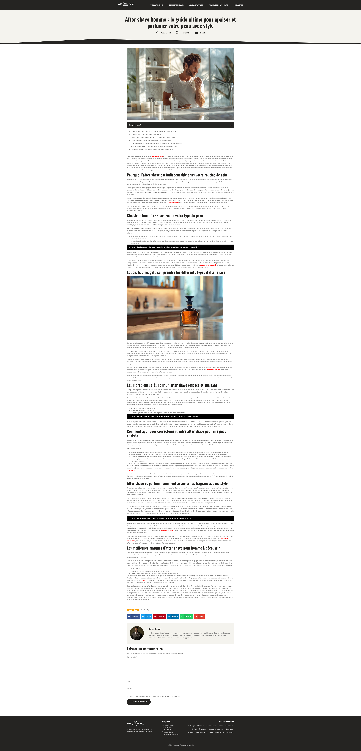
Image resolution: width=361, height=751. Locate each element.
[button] (231, 125)
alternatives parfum (167, 530)
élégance (132, 470)
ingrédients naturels (213, 370)
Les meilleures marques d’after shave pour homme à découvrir (152, 149)
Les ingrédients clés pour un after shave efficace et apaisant (151, 140)
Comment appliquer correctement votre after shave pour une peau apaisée (156, 143)
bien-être (145, 580)
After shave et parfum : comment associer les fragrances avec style (154, 146)
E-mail (129, 689)
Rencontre (238, 5)
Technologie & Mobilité (218, 5)
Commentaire (132, 657)
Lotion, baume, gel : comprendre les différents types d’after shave (153, 137)
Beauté (203, 33)
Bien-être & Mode (176, 5)
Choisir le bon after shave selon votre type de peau (148, 134)
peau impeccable (157, 156)
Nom (129, 681)
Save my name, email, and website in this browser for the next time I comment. (154, 696)
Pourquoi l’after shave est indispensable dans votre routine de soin (153, 131)
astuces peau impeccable (208, 265)
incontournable (174, 203)
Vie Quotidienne (157, 5)
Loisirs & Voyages (196, 5)
